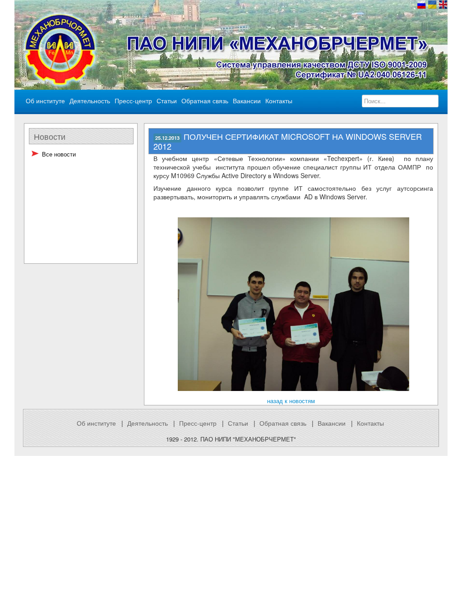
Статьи (238, 423)
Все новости (59, 154)
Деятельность (147, 423)
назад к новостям (291, 400)
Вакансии (332, 423)
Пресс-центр (198, 423)
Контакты (370, 423)
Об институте (96, 423)
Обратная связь (204, 100)
